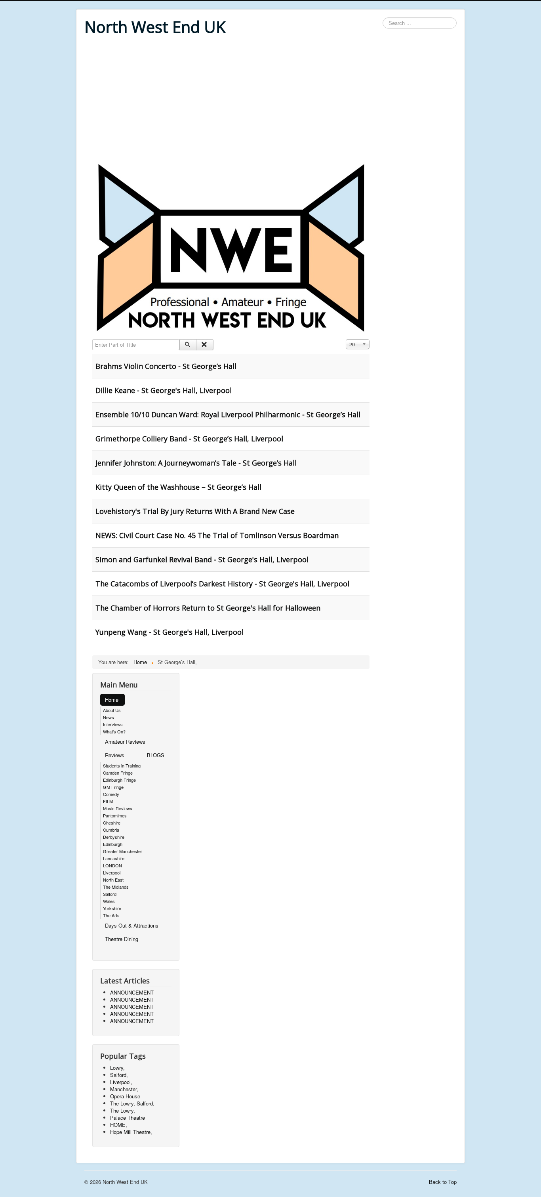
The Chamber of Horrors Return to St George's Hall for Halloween (207, 608)
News (108, 717)
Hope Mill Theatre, (131, 1132)
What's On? (114, 731)
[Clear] (204, 344)
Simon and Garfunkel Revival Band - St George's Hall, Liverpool (202, 559)
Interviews (113, 724)
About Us (112, 710)
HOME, (118, 1124)
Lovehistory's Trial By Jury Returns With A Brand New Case (195, 511)
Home (111, 699)
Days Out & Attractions (131, 925)
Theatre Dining (121, 939)
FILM (108, 801)
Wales (109, 901)
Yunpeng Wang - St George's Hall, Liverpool (169, 632)
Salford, (119, 1075)
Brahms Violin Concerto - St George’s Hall (165, 366)
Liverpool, (121, 1082)
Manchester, (124, 1089)
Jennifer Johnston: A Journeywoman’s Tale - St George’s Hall (196, 463)
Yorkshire (112, 908)
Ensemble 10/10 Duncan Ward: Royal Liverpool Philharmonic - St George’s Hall (227, 414)
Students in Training (122, 765)
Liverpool (111, 872)
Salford (109, 894)
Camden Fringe (118, 772)
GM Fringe (113, 787)
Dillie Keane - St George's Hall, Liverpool (163, 390)
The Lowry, (122, 1110)
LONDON (112, 865)
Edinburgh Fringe (119, 780)
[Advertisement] (270, 99)
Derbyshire (113, 837)
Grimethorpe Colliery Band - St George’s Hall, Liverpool (189, 438)
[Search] (187, 344)
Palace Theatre (127, 1117)
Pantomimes (115, 815)
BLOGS (155, 755)
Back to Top (443, 1182)
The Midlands (116, 887)
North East (113, 879)
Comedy (111, 794)
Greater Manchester (122, 851)
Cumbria (111, 830)
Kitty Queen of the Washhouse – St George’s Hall (178, 487)
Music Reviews (117, 808)
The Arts (111, 915)
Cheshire (111, 822)
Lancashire (113, 858)
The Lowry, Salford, (132, 1103)
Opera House (125, 1096)
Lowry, (117, 1067)
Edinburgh (112, 844)
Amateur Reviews (125, 741)
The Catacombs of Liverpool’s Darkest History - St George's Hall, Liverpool (222, 583)
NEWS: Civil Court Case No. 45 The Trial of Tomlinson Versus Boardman (217, 535)
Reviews (114, 755)
